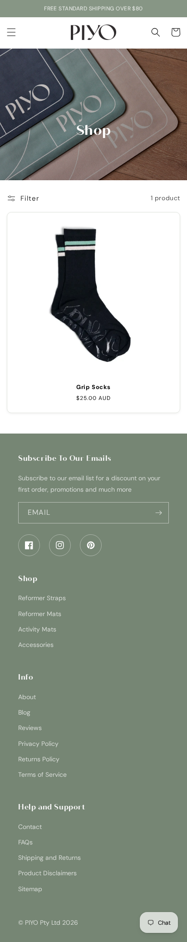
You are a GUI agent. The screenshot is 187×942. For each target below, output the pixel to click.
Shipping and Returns (49, 857)
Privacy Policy (38, 744)
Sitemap (30, 889)
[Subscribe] (158, 512)
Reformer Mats (39, 614)
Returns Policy (38, 759)
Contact (30, 827)
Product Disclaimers (47, 873)
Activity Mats (37, 629)
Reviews (30, 728)
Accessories (36, 645)
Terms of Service (42, 774)
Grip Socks (93, 387)
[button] (11, 32)
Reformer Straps (42, 598)
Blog (24, 712)
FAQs (25, 842)
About (27, 697)
